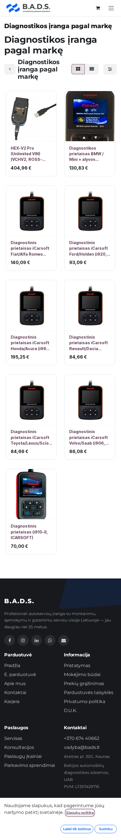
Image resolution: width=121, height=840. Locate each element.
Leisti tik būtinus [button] (77, 829)
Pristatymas (77, 665)
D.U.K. (70, 710)
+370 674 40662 (81, 738)
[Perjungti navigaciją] (111, 8)
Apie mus (15, 683)
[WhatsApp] (50, 640)
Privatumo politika (84, 701)
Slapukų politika (80, 812)
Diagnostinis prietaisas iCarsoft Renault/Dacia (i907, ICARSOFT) (88, 343)
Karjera (11, 701)
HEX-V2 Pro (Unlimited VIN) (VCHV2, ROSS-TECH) (26, 154)
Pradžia (12, 665)
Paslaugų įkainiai (23, 756)
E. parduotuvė (20, 674)
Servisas (13, 738)
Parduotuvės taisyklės (88, 692)
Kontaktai (15, 692)
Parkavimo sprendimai (29, 765)
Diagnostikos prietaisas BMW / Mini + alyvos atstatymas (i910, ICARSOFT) (87, 154)
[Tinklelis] (78, 69)
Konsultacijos (19, 747)
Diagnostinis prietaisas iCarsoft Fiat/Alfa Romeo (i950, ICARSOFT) (30, 248)
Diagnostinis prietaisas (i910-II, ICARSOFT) (29, 532)
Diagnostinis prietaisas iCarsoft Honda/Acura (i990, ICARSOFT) (30, 343)
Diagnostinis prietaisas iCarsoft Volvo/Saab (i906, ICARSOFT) (88, 437)
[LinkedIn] (36, 640)
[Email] (63, 640)
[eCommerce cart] (97, 7)
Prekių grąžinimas (84, 683)
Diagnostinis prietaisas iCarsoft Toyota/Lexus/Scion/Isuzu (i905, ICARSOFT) (31, 437)
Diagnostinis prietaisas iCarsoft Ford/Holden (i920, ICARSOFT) (88, 248)
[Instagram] (23, 640)
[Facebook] (9, 640)
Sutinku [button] (106, 829)
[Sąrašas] (92, 69)
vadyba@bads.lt (82, 747)
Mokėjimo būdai (82, 674)
